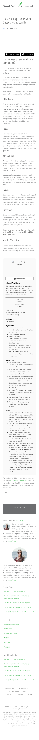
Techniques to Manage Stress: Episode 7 (18, 607)
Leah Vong (19, 520)
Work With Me (24, 688)
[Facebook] (18, 702)
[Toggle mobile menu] (35, 8)
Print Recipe (28, 54)
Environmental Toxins (11, 624)
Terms (30, 695)
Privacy (20, 695)
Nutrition (7, 638)
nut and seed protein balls (19, 481)
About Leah (9, 688)
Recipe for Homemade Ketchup (15, 591)
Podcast (7, 643)
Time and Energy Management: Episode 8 (19, 612)
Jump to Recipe (13, 54)
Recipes (7, 647)
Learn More (12, 541)
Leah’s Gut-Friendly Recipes (17, 691)
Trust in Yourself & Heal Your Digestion (18, 603)
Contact (9, 695)
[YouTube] (21, 702)
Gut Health (8, 629)
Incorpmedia (22, 709)
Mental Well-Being (10, 633)
